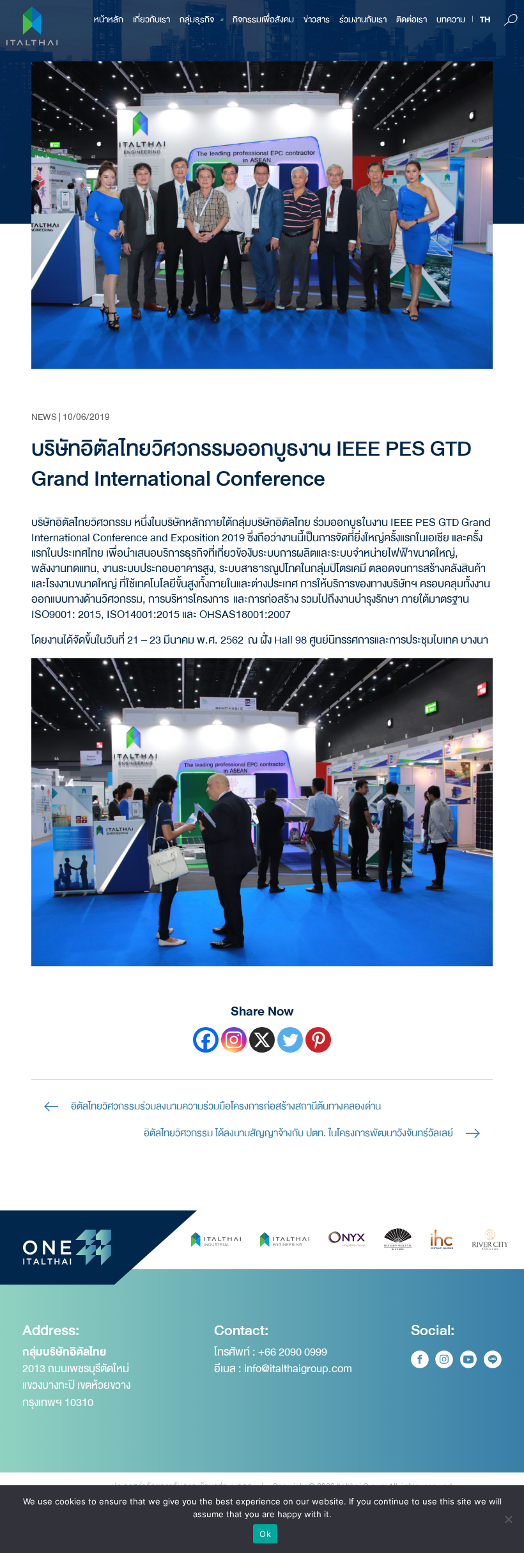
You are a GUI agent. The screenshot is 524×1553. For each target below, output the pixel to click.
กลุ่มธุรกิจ (197, 19)
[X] (262, 1040)
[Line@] (493, 1359)
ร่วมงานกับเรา (363, 19)
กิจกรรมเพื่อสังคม (263, 19)
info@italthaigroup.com (298, 1368)
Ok (265, 1534)
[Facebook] (206, 1040)
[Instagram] (234, 1040)
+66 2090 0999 (292, 1352)
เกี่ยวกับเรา (151, 19)
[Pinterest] (318, 1040)
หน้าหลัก (108, 19)
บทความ (450, 19)
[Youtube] (468, 1359)
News (44, 416)
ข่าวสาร (317, 19)
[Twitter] (290, 1040)
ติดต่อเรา (411, 19)
